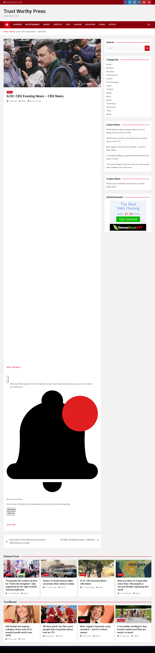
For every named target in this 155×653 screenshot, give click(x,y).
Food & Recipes (112, 82)
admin (23, 101)
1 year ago (13, 101)
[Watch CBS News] (25, 269)
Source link (11, 525)
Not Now (11, 509)
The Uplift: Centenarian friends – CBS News (77, 540)
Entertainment (32, 24)
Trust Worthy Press (25, 11)
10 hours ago (124, 636)
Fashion (77, 24)
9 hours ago (86, 636)
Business (17, 24)
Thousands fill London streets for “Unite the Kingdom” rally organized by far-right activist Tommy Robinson (21, 585)
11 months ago (13, 593)
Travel (102, 24)
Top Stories (111, 107)
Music (108, 96)
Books (108, 64)
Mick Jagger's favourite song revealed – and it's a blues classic (95, 629)
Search (147, 48)
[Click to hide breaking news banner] (8, 379)
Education (90, 24)
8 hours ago (49, 636)
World (46, 24)
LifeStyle (57, 24)
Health (108, 86)
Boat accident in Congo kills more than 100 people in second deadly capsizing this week (133, 585)
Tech (68, 24)
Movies (109, 93)
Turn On (11, 513)
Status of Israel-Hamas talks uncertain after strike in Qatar (58, 582)
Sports (112, 24)
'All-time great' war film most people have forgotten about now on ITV (58, 629)
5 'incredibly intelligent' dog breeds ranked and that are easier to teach (131, 629)
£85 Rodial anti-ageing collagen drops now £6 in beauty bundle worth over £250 (18, 631)
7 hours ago (12, 639)
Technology (111, 103)
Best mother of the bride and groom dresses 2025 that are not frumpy (27, 541)
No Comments (35, 101)
